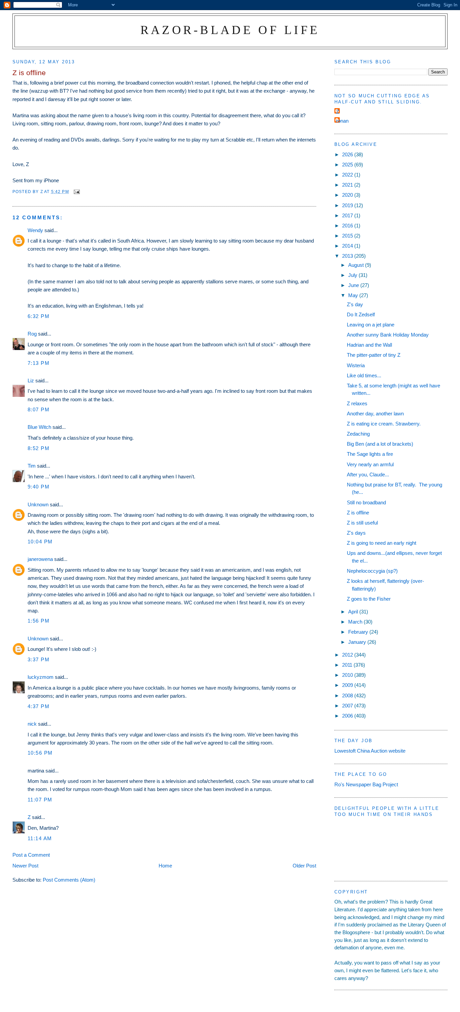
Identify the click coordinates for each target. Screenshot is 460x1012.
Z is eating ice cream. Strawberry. (384, 423)
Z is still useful (362, 523)
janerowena (40, 559)
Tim (32, 466)
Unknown (38, 504)
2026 (348, 154)
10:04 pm (40, 541)
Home (165, 865)
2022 (348, 175)
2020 (348, 195)
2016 (348, 225)
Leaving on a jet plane (370, 324)
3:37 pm (39, 659)
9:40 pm (39, 486)
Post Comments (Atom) (69, 880)
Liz (31, 380)
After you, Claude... (368, 474)
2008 (348, 695)
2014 (348, 246)
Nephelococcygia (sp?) (372, 571)
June (354, 285)
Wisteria (356, 365)
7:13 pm (39, 363)
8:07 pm (39, 409)
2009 (348, 685)
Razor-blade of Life (230, 30)
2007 (348, 705)
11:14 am (40, 838)
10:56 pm (40, 753)
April (353, 611)
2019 (348, 205)
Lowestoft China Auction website (369, 751)
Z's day (355, 304)
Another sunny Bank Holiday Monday (388, 335)
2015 (348, 236)
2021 (348, 185)
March (356, 622)
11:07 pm (40, 799)
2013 (348, 256)
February (358, 632)
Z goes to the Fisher (369, 599)
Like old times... (364, 375)
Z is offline (358, 512)
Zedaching (358, 434)
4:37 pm (39, 706)
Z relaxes (357, 403)
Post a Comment (31, 855)
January (357, 642)
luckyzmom (41, 677)
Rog (32, 334)
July (353, 275)
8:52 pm (39, 448)
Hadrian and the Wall (369, 345)
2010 (348, 675)
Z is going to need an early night (381, 543)
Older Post (304, 865)
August (356, 265)
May (353, 295)
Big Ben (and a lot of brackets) (380, 444)
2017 (348, 215)
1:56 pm (39, 621)
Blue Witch (39, 427)
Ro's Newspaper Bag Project (366, 784)
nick (32, 724)
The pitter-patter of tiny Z (373, 355)
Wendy (35, 230)
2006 (348, 716)
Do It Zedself (361, 314)
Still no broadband (366, 502)
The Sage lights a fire (370, 454)
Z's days (356, 533)
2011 (348, 665)
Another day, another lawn (375, 413)
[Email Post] (76, 191)
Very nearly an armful (370, 464)
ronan (342, 121)
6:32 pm (39, 316)
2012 (348, 655)
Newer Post (25, 865)
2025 (348, 164)
